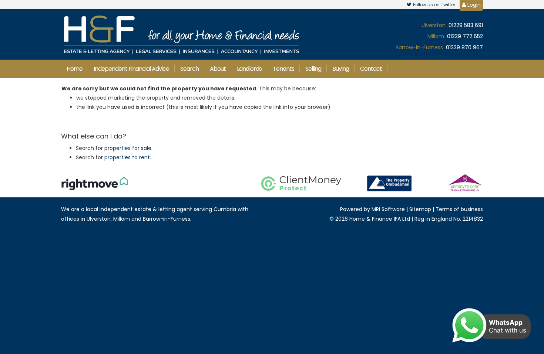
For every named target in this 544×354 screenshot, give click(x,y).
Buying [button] (340, 68)
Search (189, 68)
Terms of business (459, 209)
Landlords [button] (249, 68)
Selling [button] (313, 68)
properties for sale (127, 148)
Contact (371, 68)
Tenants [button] (283, 68)
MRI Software (388, 209)
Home (75, 68)
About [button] (218, 68)
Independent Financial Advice (131, 68)
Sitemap (420, 209)
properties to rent (127, 157)
